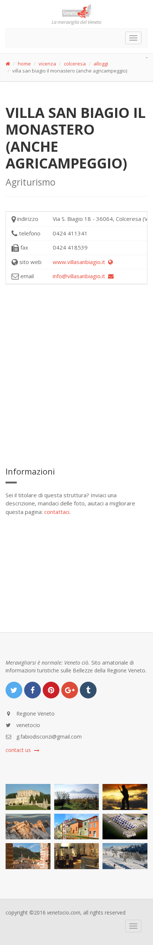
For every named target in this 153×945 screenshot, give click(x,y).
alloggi (101, 63)
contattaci (56, 511)
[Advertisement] (76, 374)
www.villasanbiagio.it (80, 262)
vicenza (47, 63)
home (24, 63)
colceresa (75, 63)
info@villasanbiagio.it (80, 276)
